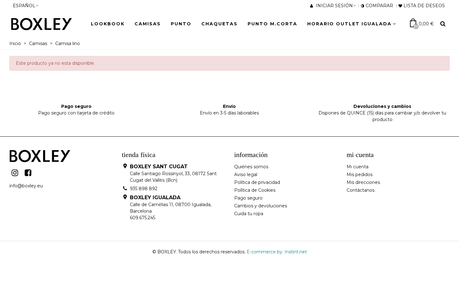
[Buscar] (443, 23)
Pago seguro (248, 198)
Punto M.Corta (272, 24)
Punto (181, 24)
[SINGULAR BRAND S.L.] (45, 24)
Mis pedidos (360, 174)
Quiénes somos (251, 167)
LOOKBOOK (108, 24)
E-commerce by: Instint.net (277, 252)
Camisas (148, 24)
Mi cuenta (357, 167)
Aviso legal (245, 174)
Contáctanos (360, 190)
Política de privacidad (257, 182)
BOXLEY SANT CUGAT (159, 167)
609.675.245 (142, 217)
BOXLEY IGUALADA (155, 197)
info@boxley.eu (26, 186)
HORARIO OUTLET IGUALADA (349, 24)
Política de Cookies (254, 190)
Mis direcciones (363, 182)
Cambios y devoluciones (260, 206)
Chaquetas (219, 24)
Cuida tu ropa (248, 213)
